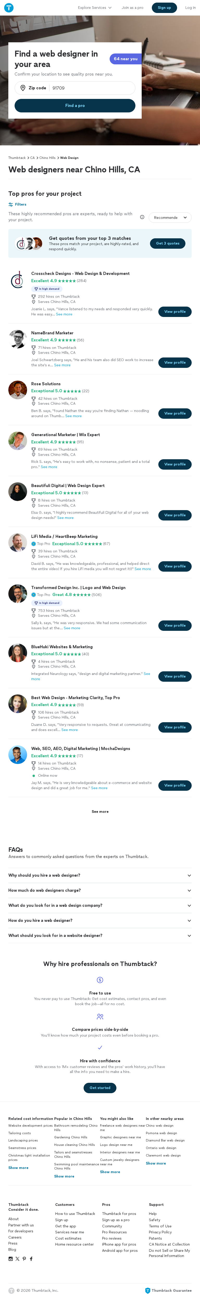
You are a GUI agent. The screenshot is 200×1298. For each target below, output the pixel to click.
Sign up (61, 1220)
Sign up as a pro (116, 1220)
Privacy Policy (160, 1232)
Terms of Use (160, 1226)
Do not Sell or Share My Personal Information (169, 1253)
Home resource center (74, 1244)
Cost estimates (68, 1238)
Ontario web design (161, 1148)
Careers (15, 1237)
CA (32, 158)
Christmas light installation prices (29, 1158)
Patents (155, 1238)
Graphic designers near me (120, 1137)
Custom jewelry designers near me (119, 1162)
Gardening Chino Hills (70, 1137)
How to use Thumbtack (75, 1214)
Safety (154, 1220)
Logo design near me (116, 1145)
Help (153, 1214)
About (13, 1219)
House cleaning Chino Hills (74, 1145)
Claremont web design (163, 1155)
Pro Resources (114, 1232)
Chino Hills (47, 158)
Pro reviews (112, 1238)
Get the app (65, 1226)
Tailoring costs (19, 1133)
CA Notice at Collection (169, 1244)
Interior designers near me (120, 1152)
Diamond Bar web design (165, 1140)
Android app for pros (120, 1250)
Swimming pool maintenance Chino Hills (76, 1166)
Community (112, 1226)
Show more (18, 1168)
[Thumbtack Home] (9, 7)
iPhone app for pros (119, 1244)
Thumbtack (17, 158)
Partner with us (21, 1225)
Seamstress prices (22, 1148)
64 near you (126, 58)
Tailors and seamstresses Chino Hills (73, 1155)
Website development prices (30, 1125)
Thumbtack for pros (119, 1214)
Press (12, 1243)
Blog (12, 1249)
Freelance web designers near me (122, 1128)
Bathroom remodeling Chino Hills (76, 1128)
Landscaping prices (23, 1140)
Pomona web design (161, 1133)
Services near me (69, 1232)
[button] (40, 544)
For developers (20, 1231)
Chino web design (159, 1125)
